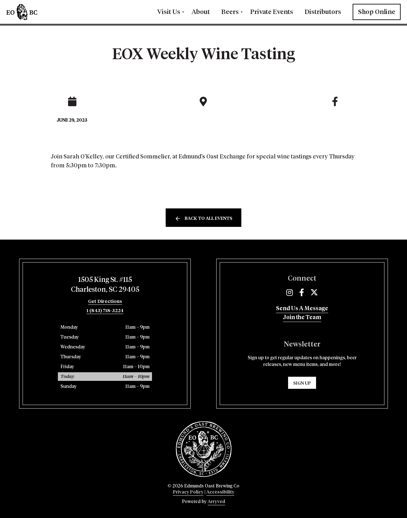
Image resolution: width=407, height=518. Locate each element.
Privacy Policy (188, 492)
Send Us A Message (302, 309)
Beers (230, 12)
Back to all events (208, 218)
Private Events (271, 12)
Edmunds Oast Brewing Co (41, 12)
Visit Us (168, 12)
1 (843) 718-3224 (104, 310)
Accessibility (220, 492)
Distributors (323, 12)
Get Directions (105, 301)
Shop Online (376, 12)
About (201, 12)
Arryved (216, 502)
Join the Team (302, 317)
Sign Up (302, 383)
